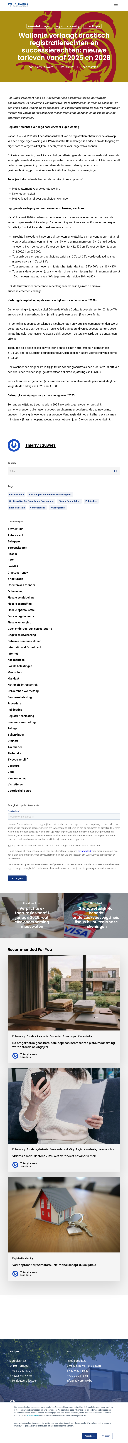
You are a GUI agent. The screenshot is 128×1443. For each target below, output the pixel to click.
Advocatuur (15, 529)
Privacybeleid (33, 1415)
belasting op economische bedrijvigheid (50, 494)
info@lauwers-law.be (23, 1380)
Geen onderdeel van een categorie (30, 628)
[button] (115, 5)
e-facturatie (15, 578)
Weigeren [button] (106, 1435)
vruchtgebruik (57, 507)
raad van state (17, 507)
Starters (13, 740)
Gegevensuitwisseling (22, 635)
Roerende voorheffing (22, 722)
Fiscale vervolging (19, 622)
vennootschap (37, 507)
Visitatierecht (16, 784)
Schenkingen (92, 26)
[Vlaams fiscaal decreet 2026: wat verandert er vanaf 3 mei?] (64, 1120)
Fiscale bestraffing (20, 603)
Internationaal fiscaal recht (25, 647)
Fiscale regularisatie (21, 616)
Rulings (12, 728)
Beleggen (14, 541)
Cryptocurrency (18, 572)
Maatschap (15, 672)
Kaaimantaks (16, 659)
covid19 (13, 566)
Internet (13, 653)
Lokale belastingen (39, 26)
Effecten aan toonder (21, 585)
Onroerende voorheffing (23, 691)
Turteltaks (14, 753)
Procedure (14, 703)
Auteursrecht (16, 535)
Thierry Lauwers (43, 67)
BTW (11, 560)
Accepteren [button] (90, 1435)
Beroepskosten (17, 547)
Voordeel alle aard (20, 790)
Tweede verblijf (18, 759)
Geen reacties (89, 67)
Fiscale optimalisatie (21, 610)
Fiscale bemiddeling (21, 597)
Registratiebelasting (68, 26)
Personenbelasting (20, 697)
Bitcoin (12, 554)
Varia (11, 772)
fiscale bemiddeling (69, 501)
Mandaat (13, 678)
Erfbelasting (15, 591)
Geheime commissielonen (24, 641)
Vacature (14, 765)
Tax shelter (15, 747)
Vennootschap (17, 778)
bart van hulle (16, 494)
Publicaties (91, 501)
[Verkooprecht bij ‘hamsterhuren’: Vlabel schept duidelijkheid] (64, 1229)
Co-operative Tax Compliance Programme (31, 501)
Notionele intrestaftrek (23, 684)
